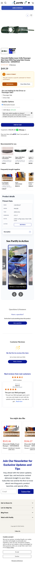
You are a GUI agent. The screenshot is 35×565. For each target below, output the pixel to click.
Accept (17, 552)
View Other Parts (25, 84)
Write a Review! (17, 361)
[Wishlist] (29, 3)
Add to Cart (17, 125)
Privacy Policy (10, 547)
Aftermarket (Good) (9, 104)
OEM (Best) (9, 110)
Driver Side (6, 98)
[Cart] (32, 3)
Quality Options (8, 102)
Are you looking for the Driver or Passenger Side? (13, 91)
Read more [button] (19, 401)
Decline (17, 556)
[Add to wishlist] (31, 15)
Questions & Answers (17, 309)
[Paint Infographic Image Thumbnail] (12, 51)
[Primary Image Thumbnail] (4, 51)
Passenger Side (7, 95)
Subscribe (25, 491)
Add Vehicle (9, 84)
